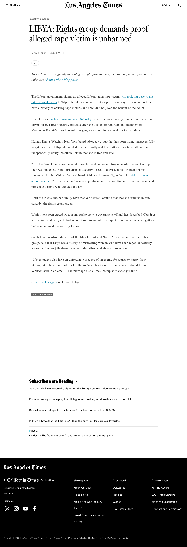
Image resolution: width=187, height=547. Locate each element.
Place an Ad (81, 495)
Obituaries (119, 488)
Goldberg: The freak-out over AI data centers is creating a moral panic (71, 435)
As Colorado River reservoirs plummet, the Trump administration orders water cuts (79, 388)
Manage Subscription (164, 502)
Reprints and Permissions (167, 509)
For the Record (160, 488)
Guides (117, 502)
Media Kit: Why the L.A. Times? (88, 505)
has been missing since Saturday (70, 119)
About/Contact (160, 480)
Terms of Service (45, 538)
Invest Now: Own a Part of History (89, 518)
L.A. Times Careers (163, 495)
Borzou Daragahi (46, 282)
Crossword (119, 480)
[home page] (93, 5)
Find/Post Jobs (83, 488)
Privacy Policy (60, 538)
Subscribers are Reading (51, 381)
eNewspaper (81, 480)
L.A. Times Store (123, 509)
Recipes (117, 495)
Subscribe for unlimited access (19, 488)
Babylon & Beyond (39, 19)
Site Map (8, 494)
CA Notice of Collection (78, 538)
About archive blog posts (61, 79)
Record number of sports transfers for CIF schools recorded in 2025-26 (72, 410)
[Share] (35, 63)
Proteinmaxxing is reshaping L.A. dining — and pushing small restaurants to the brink (80, 399)
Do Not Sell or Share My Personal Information (109, 538)
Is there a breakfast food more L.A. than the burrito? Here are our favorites (74, 421)
